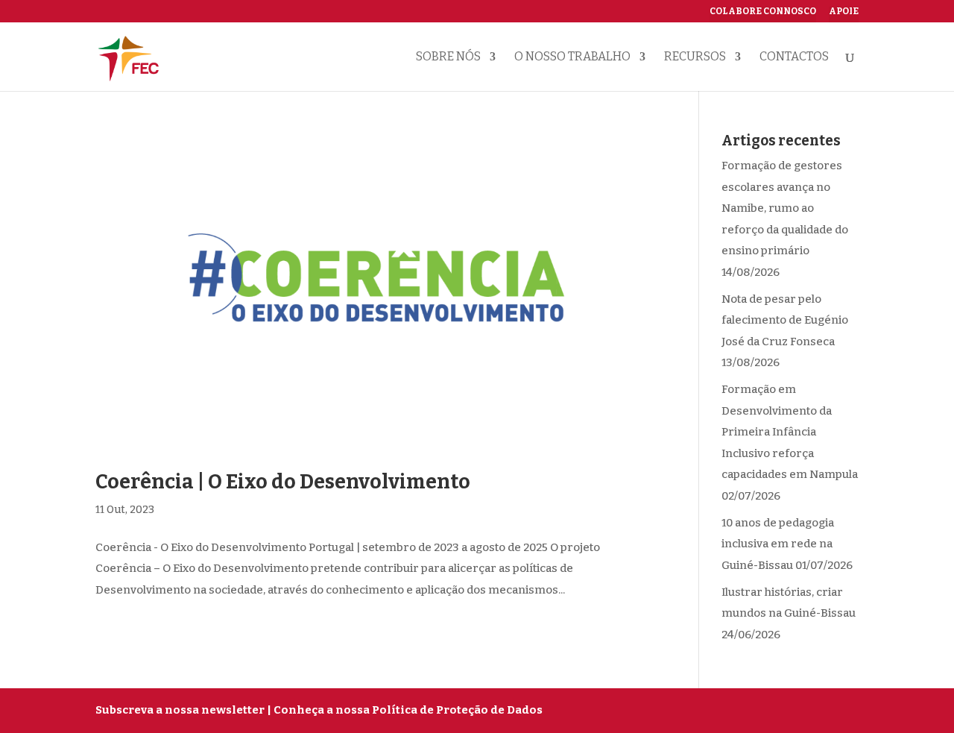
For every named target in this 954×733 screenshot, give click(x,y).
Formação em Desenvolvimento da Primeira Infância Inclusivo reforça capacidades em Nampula (789, 432)
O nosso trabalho (572, 57)
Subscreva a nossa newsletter (180, 710)
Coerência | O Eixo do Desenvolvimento (282, 482)
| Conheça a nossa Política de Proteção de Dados (405, 710)
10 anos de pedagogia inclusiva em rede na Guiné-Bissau (777, 544)
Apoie (844, 11)
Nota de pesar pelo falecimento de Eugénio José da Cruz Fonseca (784, 320)
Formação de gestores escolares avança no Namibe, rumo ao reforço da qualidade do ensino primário (784, 208)
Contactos (794, 57)
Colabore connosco (763, 11)
